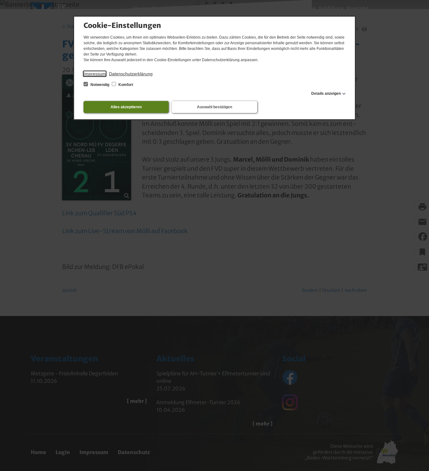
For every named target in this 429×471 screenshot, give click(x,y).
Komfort (125, 85)
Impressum (95, 73)
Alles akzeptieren (126, 107)
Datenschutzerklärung (131, 73)
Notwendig (100, 85)
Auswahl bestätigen (214, 107)
